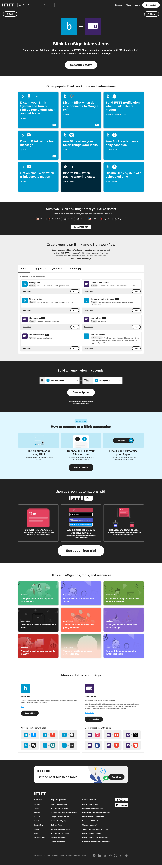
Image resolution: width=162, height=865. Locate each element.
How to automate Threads (91, 833)
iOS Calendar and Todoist (60, 833)
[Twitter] (115, 855)
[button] (81, 467)
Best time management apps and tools (96, 812)
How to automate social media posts (95, 837)
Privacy (77, 855)
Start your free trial (81, 551)
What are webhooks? (89, 825)
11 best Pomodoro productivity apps (95, 829)
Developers (38, 855)
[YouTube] (110, 855)
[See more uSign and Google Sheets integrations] (93, 745)
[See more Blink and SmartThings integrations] (49, 745)
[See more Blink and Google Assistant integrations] (30, 745)
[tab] (24, 269)
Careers (47, 855)
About (84, 855)
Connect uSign (93, 719)
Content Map (38, 825)
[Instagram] (105, 855)
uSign (76, 43)
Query (95, 302)
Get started (151, 5)
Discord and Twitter (58, 842)
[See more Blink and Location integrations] (30, 734)
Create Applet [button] (81, 392)
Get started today (81, 64)
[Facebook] (94, 855)
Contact (69, 855)
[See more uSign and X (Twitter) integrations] (132, 734)
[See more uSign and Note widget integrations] (132, 745)
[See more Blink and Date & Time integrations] (68, 734)
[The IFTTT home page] (8, 5)
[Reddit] (126, 855)
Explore (118, 5)
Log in (137, 5)
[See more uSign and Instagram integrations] (93, 734)
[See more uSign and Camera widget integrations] (113, 734)
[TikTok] (121, 855)
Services (37, 804)
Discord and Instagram (59, 804)
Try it (74, 291)
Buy (22, 707)
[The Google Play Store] (121, 805)
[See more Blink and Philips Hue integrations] (68, 745)
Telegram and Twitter (58, 837)
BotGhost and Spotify (58, 821)
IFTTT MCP (38, 817)
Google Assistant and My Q (60, 817)
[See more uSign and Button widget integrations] (113, 745)
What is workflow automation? (93, 817)
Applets (37, 812)
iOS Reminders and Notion (60, 829)
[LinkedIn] (99, 855)
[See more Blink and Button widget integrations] (49, 734)
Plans (128, 5)
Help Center (38, 821)
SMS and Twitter (56, 825)
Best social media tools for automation (96, 842)
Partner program (58, 855)
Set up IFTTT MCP (81, 227)
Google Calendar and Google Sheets (64, 812)
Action (33, 285)
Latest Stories (89, 800)
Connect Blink (30, 713)
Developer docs (39, 837)
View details (27, 291)
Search (36, 829)
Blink (58, 43)
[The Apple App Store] (121, 800)
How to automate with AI (90, 804)
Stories (36, 808)
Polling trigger (97, 338)
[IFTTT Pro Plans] (117, 299)
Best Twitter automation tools (92, 808)
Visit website (89, 713)
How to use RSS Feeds (90, 821)
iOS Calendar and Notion (60, 808)
